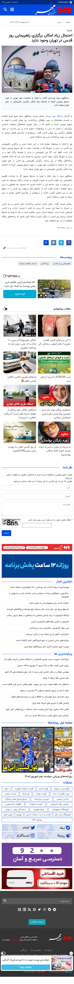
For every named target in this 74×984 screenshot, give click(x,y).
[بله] (49, 909)
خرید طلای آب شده (61, 794)
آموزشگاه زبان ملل (63, 814)
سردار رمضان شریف (27, 263)
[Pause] (41, 295)
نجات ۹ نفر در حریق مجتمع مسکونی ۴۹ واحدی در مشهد (44, 690)
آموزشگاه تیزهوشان (60, 809)
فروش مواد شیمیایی (59, 804)
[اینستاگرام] (44, 909)
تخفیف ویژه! (26, 967)
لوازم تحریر (43, 788)
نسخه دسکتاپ (37, 922)
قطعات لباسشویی (13, 804)
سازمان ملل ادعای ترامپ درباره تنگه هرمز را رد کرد (47, 715)
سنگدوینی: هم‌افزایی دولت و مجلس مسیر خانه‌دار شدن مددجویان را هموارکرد (39, 595)
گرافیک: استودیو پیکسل (33, 971)
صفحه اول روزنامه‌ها (60, 723)
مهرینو (19, 814)
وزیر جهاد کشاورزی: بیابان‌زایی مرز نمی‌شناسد (49, 628)
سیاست (68, 22)
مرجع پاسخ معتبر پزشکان (16, 799)
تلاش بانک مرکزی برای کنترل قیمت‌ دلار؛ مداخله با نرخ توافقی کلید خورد (37, 709)
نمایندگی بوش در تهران (15, 809)
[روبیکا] (34, 909)
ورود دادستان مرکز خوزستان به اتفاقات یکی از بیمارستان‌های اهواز (40, 697)
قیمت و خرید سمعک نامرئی (38, 814)
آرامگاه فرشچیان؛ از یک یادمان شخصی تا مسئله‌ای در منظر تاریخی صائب (37, 615)
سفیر (6, 788)
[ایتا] (19, 909)
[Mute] (46, 295)
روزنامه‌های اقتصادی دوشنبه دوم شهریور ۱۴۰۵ (47, 776)
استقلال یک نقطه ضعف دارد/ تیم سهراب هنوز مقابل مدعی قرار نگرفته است (35, 684)
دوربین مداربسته (41, 799)
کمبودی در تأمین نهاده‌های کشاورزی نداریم (50, 621)
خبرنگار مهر (58, 116)
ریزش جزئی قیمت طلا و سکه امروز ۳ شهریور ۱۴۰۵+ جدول (43, 665)
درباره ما (48, 950)
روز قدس (45, 263)
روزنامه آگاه (37, 820)
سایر (59, 22)
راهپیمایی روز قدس (62, 263)
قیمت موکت (40, 794)
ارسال (6, 533)
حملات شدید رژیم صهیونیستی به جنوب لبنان (49, 603)
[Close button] (71, 953)
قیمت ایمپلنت (35, 804)
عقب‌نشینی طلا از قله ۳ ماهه (56, 678)
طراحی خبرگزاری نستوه (57, 971)
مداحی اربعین (63, 799)
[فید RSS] (29, 909)
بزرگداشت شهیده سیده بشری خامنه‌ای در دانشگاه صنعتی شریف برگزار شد (36, 659)
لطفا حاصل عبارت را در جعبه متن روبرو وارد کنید (50, 520)
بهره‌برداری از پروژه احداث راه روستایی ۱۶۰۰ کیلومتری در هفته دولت (39, 587)
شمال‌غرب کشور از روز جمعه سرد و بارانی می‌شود (47, 634)
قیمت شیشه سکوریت (23, 788)
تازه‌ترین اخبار (64, 581)
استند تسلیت (10, 794)
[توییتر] (39, 909)
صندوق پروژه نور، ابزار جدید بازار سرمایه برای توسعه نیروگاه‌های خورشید (38, 609)
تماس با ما (35, 950)
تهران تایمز (7, 814)
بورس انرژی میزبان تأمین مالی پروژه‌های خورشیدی (46, 646)
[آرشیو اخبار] (24, 909)
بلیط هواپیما (38, 809)
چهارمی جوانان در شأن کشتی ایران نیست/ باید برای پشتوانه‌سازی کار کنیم (37, 672)
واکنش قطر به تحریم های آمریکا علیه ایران (50, 703)
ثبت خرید (20, 294)
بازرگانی (23, 950)
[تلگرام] (54, 909)
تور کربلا (25, 794)
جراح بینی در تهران (62, 788)
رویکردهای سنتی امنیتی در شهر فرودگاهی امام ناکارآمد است (42, 640)
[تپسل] (4, 276)
